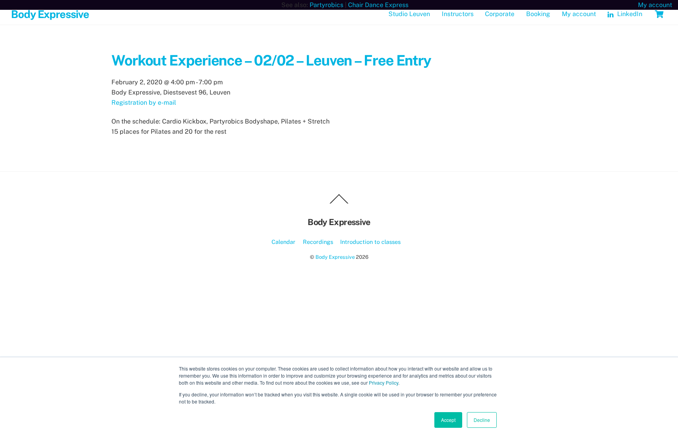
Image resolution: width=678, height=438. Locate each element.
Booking (538, 14)
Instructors (458, 14)
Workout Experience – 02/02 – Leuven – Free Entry (271, 60)
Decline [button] (482, 419)
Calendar (283, 241)
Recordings (318, 241)
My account (579, 14)
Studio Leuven (409, 14)
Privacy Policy (383, 382)
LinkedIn (629, 14)
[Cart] (659, 14)
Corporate (499, 14)
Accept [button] (448, 419)
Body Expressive (335, 257)
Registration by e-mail (143, 102)
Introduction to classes (370, 241)
